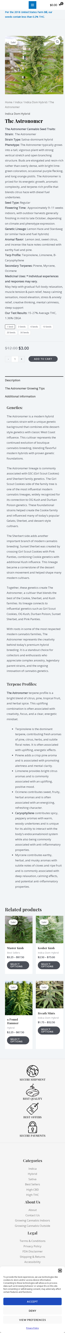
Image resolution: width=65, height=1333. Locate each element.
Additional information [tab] (20, 396)
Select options (16, 965)
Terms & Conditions (33, 1241)
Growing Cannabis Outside (32, 1226)
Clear (8, 338)
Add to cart (43, 358)
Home (8, 102)
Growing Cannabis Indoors (32, 1220)
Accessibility (32, 1262)
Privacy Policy (32, 1328)
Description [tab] (12, 380)
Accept (32, 1301)
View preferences (32, 1319)
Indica (18, 102)
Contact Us (33, 1215)
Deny (32, 1310)
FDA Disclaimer (32, 1251)
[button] (60, 1270)
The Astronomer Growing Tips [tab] (25, 388)
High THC (32, 1195)
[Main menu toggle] (32, 5)
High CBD (32, 1189)
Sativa (32, 1179)
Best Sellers (32, 1184)
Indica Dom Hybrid (35, 102)
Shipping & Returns (32, 1257)
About (32, 1210)
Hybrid (32, 1174)
